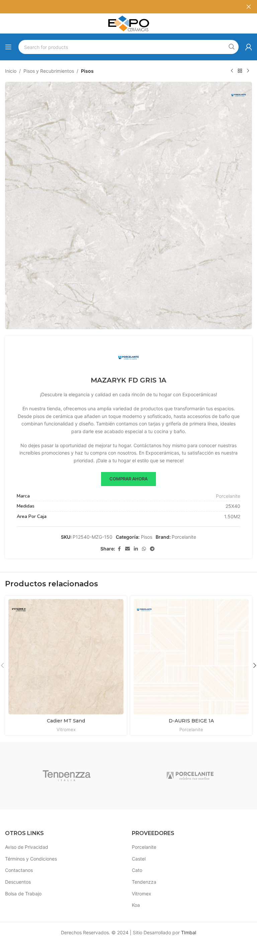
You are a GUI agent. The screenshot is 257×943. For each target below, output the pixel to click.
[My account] (248, 47)
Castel (139, 859)
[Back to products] (240, 71)
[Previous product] (232, 71)
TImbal (188, 932)
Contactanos (19, 870)
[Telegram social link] (152, 548)
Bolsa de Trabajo (23, 893)
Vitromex (66, 729)
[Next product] (248, 71)
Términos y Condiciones (31, 859)
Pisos (87, 71)
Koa (136, 905)
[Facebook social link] (119, 548)
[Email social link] (127, 548)
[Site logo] (128, 23)
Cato (137, 870)
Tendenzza (144, 882)
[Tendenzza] (66, 776)
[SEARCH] (232, 47)
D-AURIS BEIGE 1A (191, 721)
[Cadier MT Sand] (65, 656)
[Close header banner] (248, 6)
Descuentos (18, 882)
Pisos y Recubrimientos (48, 71)
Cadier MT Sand (66, 721)
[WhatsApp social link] (144, 548)
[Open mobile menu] (8, 47)
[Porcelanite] (190, 776)
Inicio (10, 71)
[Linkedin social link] (136, 548)
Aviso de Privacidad (26, 847)
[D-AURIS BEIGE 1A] (191, 656)
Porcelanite (228, 496)
